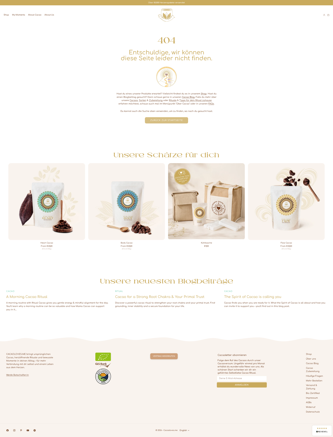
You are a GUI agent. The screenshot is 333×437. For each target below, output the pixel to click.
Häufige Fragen (314, 376)
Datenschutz (313, 412)
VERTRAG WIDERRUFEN (164, 356)
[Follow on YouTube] (28, 430)
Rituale (173, 100)
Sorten (142, 100)
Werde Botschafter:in (17, 375)
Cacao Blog (312, 363)
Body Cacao (127, 243)
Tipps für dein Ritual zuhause (195, 100)
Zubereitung (156, 100)
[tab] (166, 155)
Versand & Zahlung (311, 387)
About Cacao (34, 15)
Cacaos (134, 100)
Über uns (311, 359)
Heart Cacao (46, 243)
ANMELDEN (242, 385)
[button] (322, 430)
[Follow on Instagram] (14, 430)
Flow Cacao (286, 243)
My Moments (18, 15)
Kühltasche (206, 243)
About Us (49, 15)
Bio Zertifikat (313, 393)
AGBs (309, 402)
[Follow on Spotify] (34, 430)
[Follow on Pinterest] (21, 430)
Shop (6, 15)
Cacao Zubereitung (312, 370)
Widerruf (310, 407)
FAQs (211, 104)
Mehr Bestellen (314, 381)
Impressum (312, 398)
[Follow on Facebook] (7, 430)
